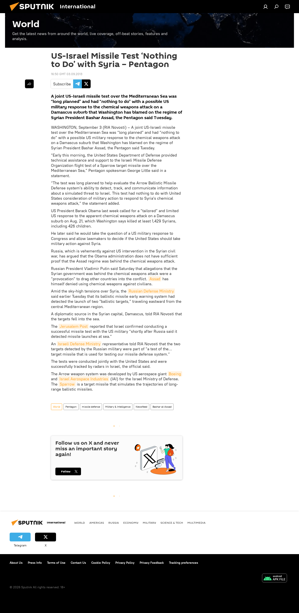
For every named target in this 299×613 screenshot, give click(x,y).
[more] (29, 83)
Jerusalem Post (74, 326)
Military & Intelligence (117, 406)
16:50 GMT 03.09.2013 (66, 74)
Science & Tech (171, 523)
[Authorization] (265, 6)
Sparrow (67, 384)
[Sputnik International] (33, 12)
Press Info (35, 563)
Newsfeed (141, 406)
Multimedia (196, 523)
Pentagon (71, 406)
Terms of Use (56, 563)
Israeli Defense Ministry (79, 343)
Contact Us (78, 563)
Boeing (175, 373)
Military (149, 523)
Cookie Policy (100, 563)
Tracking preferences (183, 563)
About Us (16, 563)
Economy (130, 523)
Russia (113, 523)
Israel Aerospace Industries (84, 378)
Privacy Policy (124, 563)
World (56, 406)
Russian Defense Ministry (151, 291)
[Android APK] (274, 578)
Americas (96, 523)
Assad (155, 278)
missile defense (91, 406)
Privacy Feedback (152, 563)
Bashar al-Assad (162, 406)
